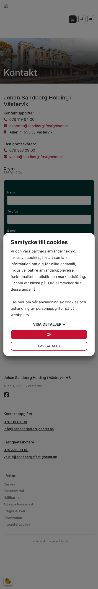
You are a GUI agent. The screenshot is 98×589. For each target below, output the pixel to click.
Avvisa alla (49, 346)
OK (49, 334)
